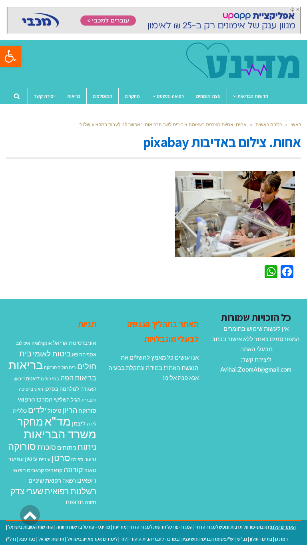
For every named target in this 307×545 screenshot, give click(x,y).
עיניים (44, 459)
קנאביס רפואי (28, 470)
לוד (123, 539)
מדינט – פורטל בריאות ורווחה (83, 527)
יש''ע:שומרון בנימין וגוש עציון (208, 539)
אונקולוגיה (42, 343)
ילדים (37, 409)
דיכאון (19, 378)
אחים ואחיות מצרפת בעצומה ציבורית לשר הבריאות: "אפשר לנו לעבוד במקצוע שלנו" (163, 124)
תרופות (75, 501)
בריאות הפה (78, 378)
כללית (20, 410)
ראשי (296, 124)
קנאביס (53, 470)
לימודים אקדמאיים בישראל (92, 539)
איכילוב (23, 343)
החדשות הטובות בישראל (31, 527)
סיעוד (90, 459)
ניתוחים (66, 447)
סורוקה (22, 446)
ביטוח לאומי (52, 353)
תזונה (90, 502)
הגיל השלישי (67, 399)
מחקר (30, 421)
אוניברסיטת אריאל (74, 342)
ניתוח (87, 447)
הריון (70, 410)
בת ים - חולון (261, 539)
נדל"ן (11, 539)
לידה (91, 423)
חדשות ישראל (51, 539)
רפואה (69, 481)
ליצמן (79, 423)
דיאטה (33, 379)
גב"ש (242, 539)
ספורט (77, 459)
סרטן (61, 457)
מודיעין (120, 527)
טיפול (55, 410)
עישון (31, 458)
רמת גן (281, 539)
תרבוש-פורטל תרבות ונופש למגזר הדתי (232, 527)
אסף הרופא (84, 355)
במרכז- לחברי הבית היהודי (154, 539)
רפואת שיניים (44, 480)
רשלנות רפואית (70, 491)
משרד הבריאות (60, 434)
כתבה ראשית (268, 124)
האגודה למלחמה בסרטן (70, 389)
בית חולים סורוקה (60, 367)
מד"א (57, 421)
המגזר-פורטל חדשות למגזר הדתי (161, 527)
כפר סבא (27, 539)
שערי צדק (26, 491)
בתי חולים (50, 378)
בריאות (25, 365)
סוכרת (46, 447)
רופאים (86, 480)
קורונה (73, 469)
